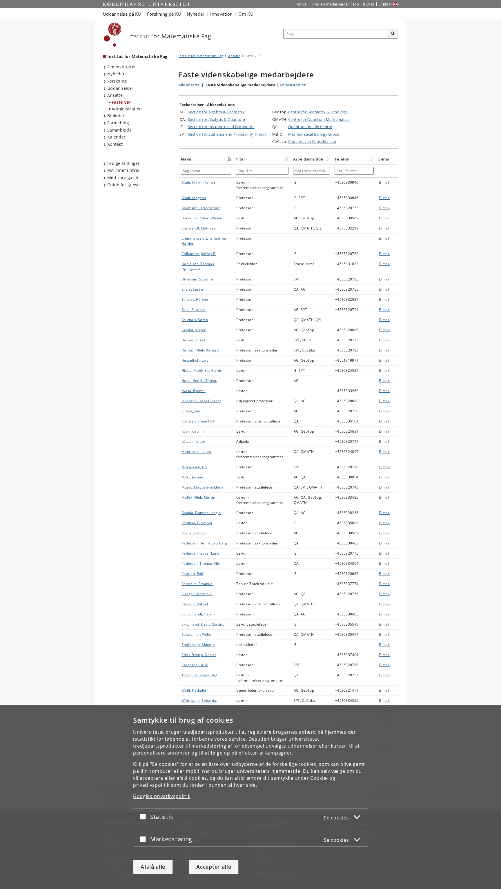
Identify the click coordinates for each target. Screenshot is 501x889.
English (384, 4)
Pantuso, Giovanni (196, 522)
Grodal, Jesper (193, 329)
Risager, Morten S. (197, 593)
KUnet (368, 4)
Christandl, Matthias (198, 228)
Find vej (300, 4)
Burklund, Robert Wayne (201, 218)
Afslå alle (153, 866)
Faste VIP (121, 102)
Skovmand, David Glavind (202, 624)
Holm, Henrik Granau (199, 380)
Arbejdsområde (308, 159)
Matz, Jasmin (192, 477)
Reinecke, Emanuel (197, 583)
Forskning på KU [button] (164, 14)
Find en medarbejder (330, 4)
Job (356, 4)
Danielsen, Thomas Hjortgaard (197, 266)
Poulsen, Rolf (192, 573)
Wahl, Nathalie (193, 690)
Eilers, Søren (192, 289)
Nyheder (116, 73)
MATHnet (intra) (123, 170)
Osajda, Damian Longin (201, 512)
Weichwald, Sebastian (199, 700)
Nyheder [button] (195, 14)
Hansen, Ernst (193, 340)
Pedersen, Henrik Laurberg (204, 543)
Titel (240, 159)
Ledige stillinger (123, 163)
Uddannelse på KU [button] (122, 14)
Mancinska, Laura (196, 451)
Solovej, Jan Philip (196, 634)
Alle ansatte (189, 85)
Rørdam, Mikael (194, 604)
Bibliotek (116, 115)
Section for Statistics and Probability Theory (227, 134)
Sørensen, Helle (194, 664)
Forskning (117, 81)
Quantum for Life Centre (310, 126)
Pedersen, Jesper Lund (200, 553)
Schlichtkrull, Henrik (198, 614)
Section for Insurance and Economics (221, 126)
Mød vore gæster (124, 177)
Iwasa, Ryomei (193, 390)
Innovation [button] (221, 14)
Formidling (118, 122)
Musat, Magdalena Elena (202, 487)
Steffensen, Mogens (198, 644)
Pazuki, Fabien (193, 533)
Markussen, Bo (194, 466)
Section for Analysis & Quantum (216, 119)
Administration (127, 109)
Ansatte (115, 95)
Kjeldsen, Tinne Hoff (198, 421)
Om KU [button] (245, 14)
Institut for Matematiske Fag (137, 56)
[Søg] (393, 34)
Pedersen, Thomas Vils (200, 563)
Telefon (342, 159)
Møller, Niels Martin (198, 497)
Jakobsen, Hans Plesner (201, 400)
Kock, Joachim (193, 431)
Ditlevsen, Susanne (197, 279)
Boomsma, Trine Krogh (200, 207)
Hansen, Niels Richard (200, 350)
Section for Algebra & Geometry (216, 111)
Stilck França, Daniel (198, 654)
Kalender (116, 137)
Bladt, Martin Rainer (198, 182)
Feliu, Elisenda (193, 309)
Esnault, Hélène (194, 299)
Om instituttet (121, 67)
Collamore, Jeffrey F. (198, 253)
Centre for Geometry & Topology (317, 111)
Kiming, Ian (190, 411)
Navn (186, 159)
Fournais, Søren (194, 319)
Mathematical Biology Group (314, 134)
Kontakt (115, 144)
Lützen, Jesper (193, 441)
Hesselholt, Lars (195, 360)
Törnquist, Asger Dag (199, 675)
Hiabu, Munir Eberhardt (201, 370)
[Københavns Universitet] (112, 35)
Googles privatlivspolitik (161, 796)
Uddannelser (120, 88)
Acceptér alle (213, 866)
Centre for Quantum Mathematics (318, 119)
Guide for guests (124, 184)
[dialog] (250, 797)
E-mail (384, 182)
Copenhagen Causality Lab (312, 141)
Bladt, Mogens (193, 197)
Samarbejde (119, 130)
